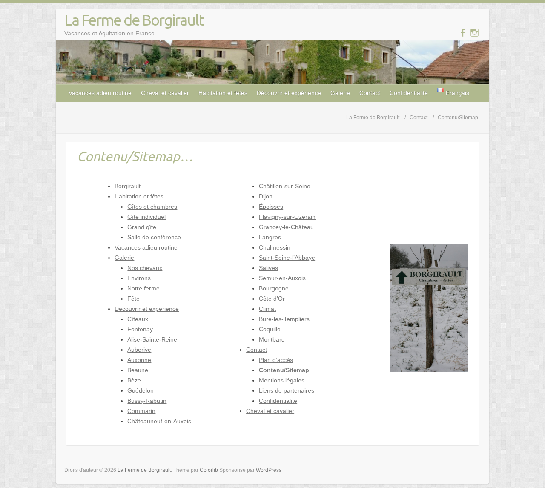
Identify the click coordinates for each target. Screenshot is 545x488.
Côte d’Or (272, 298)
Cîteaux (137, 319)
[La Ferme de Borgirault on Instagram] (474, 32)
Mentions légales (281, 380)
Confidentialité (409, 92)
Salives (268, 267)
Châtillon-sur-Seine (284, 186)
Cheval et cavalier (165, 92)
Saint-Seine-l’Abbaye (287, 257)
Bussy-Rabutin (146, 400)
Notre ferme (143, 288)
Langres (270, 237)
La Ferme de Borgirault (134, 20)
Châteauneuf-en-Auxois (159, 421)
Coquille (270, 329)
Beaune (137, 370)
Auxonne (139, 359)
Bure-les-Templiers (284, 319)
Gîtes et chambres (152, 206)
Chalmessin (274, 247)
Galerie (340, 92)
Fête (133, 298)
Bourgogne (274, 288)
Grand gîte (141, 227)
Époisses (271, 206)
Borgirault (128, 186)
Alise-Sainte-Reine (152, 339)
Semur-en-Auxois (282, 278)
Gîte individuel (146, 216)
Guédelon (140, 390)
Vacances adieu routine (100, 92)
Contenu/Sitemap (284, 370)
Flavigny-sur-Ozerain (287, 216)
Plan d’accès (276, 359)
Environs (139, 278)
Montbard (272, 339)
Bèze (134, 380)
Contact (369, 92)
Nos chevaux (144, 267)
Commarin (141, 411)
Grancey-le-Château (286, 227)
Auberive (139, 349)
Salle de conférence (154, 237)
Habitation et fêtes (222, 92)
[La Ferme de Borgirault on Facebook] (462, 32)
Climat (267, 308)
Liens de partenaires (286, 390)
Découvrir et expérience (289, 92)
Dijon (265, 196)
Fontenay (140, 329)
